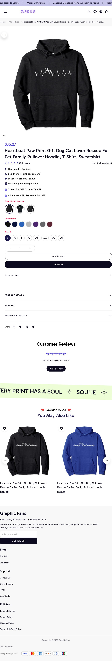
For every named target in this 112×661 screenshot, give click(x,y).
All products (14, 22)
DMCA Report (6, 646)
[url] (17, 519)
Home (2, 22)
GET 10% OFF (19, 540)
